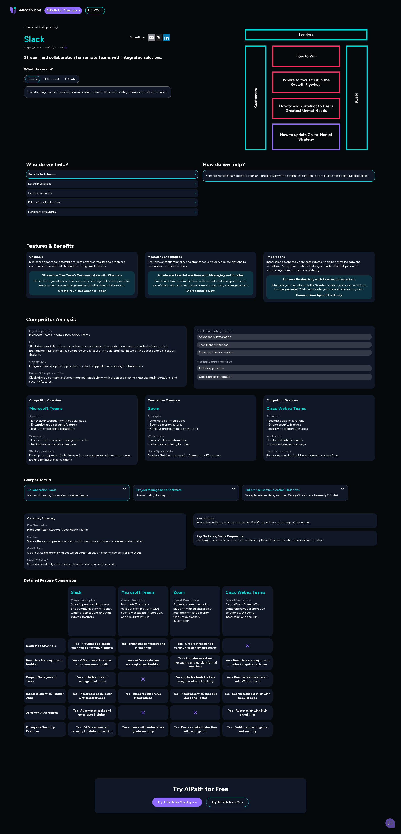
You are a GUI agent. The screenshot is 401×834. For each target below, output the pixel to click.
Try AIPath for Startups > (177, 802)
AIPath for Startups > (63, 10)
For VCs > (95, 10)
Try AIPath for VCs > (227, 802)
